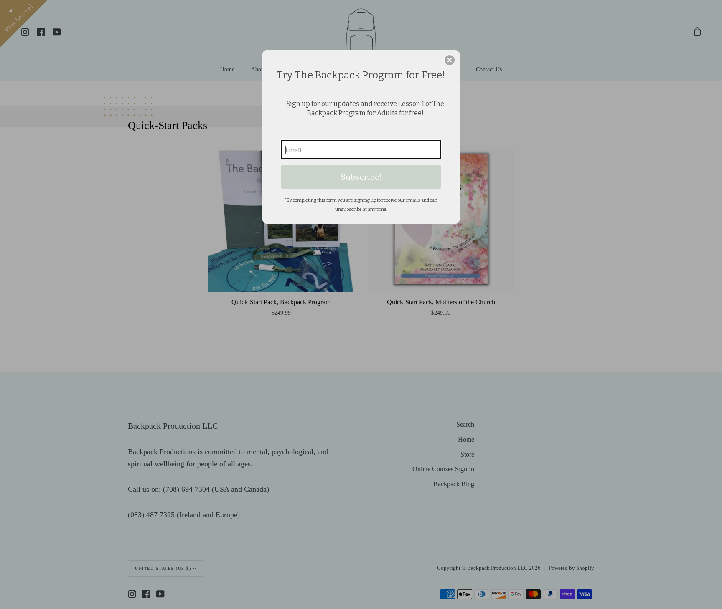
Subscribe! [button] (361, 177)
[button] (450, 60)
